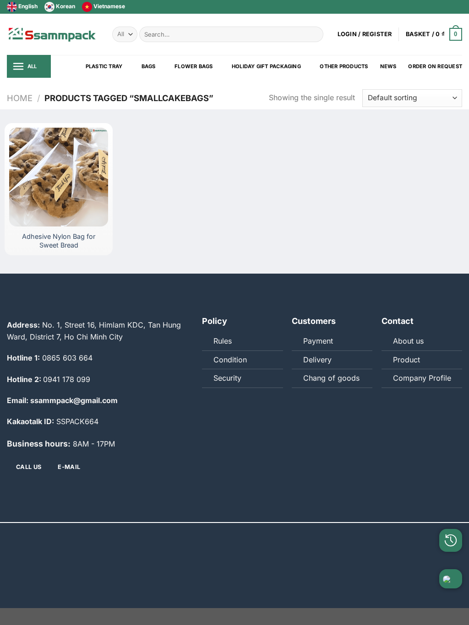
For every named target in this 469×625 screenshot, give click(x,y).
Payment (318, 340)
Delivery (317, 359)
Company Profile (422, 378)
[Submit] (314, 34)
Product (406, 359)
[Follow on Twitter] (440, 7)
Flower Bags (194, 66)
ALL (32, 66)
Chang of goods (331, 378)
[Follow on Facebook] (431, 7)
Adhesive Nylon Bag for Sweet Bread (58, 240)
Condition (230, 359)
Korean (65, 6)
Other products (344, 66)
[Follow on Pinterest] (457, 7)
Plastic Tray (104, 66)
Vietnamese (108, 6)
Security (227, 378)
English (27, 6)
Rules (222, 340)
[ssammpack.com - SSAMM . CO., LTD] (52, 34)
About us (408, 340)
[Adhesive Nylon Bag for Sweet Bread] (58, 177)
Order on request (435, 66)
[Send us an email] (449, 7)
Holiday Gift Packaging (266, 66)
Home (20, 98)
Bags (149, 66)
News (388, 66)
